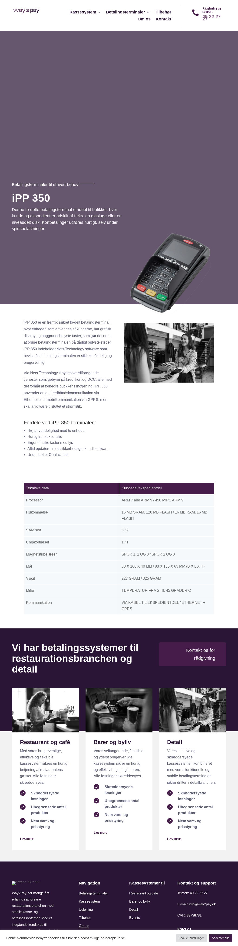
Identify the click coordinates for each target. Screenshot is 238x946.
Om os (144, 19)
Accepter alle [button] (220, 938)
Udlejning (86, 909)
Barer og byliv (139, 901)
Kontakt (163, 19)
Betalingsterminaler (125, 12)
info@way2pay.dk (202, 904)
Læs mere (27, 839)
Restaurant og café (143, 893)
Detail (133, 909)
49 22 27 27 (199, 893)
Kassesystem (82, 12)
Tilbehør (163, 12)
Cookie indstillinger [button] (191, 938)
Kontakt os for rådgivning (200, 654)
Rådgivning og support (211, 10)
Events (134, 918)
